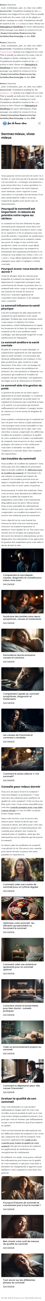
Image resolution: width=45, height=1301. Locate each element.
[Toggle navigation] (39, 123)
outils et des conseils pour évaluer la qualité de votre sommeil (20, 1143)
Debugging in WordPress (11, 26)
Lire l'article (9, 584)
